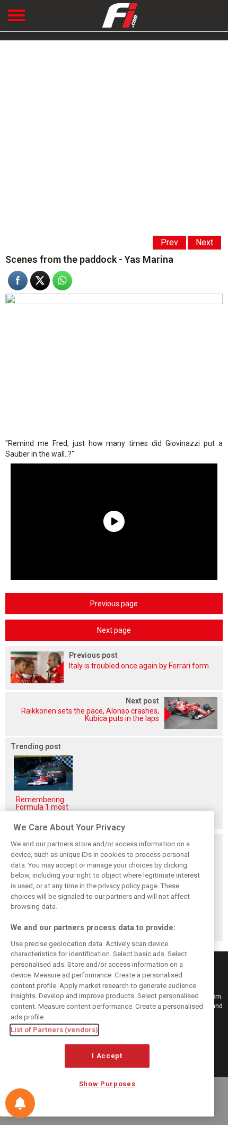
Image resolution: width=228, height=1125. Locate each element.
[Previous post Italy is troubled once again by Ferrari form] (114, 680)
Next (204, 242)
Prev (169, 242)
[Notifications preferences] (20, 1103)
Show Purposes (107, 1084)
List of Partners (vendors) (54, 1030)
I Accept (107, 1056)
